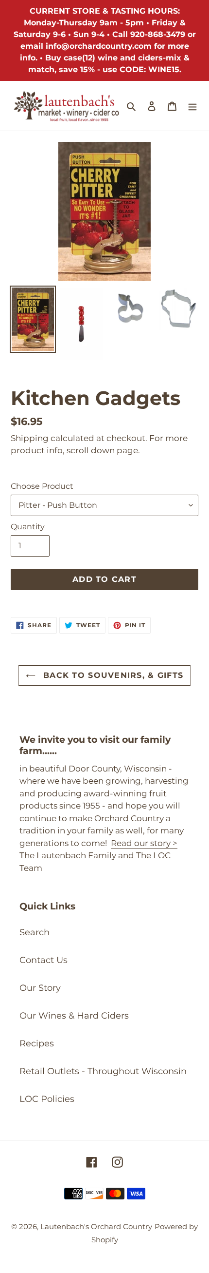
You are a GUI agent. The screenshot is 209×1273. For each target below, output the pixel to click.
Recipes (36, 1043)
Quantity (28, 526)
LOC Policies (46, 1099)
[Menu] (192, 106)
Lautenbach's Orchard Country (96, 1226)
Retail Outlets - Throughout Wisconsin (103, 1071)
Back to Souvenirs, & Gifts (112, 675)
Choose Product (42, 486)
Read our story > (144, 843)
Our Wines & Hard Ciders (74, 1015)
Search (34, 932)
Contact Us (43, 960)
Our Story (40, 988)
